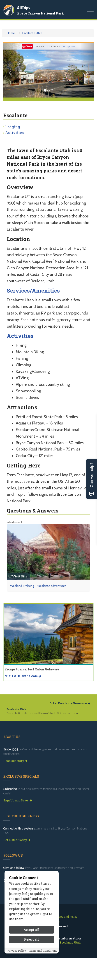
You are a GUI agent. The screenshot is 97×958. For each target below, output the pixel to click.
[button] (10, 70)
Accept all (31, 929)
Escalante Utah (32, 33)
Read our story (14, 761)
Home (11, 33)
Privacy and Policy (65, 916)
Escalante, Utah (16, 709)
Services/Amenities (33, 290)
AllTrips (23, 7)
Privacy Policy (16, 950)
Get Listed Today (15, 840)
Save (29, 46)
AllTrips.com (68, 46)
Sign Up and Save (16, 800)
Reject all (31, 939)
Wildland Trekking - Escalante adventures (38, 586)
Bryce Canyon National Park (40, 13)
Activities (14, 132)
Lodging (12, 126)
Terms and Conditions (42, 950)
